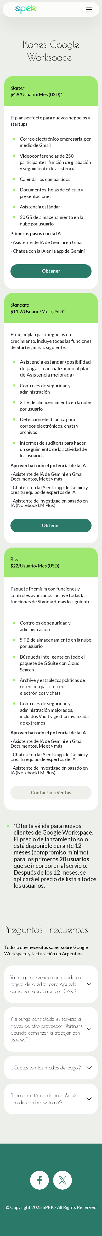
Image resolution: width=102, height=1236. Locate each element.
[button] (51, 984)
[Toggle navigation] (89, 9)
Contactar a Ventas (51, 792)
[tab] (51, 984)
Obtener (51, 271)
